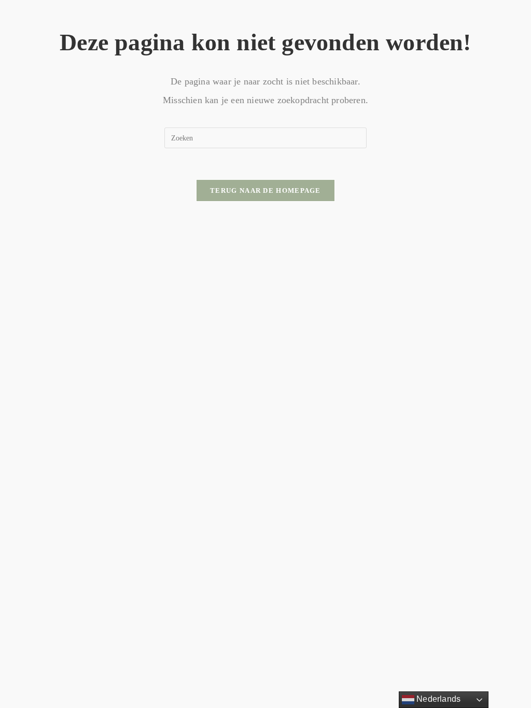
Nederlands (437, 699)
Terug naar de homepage (265, 190)
